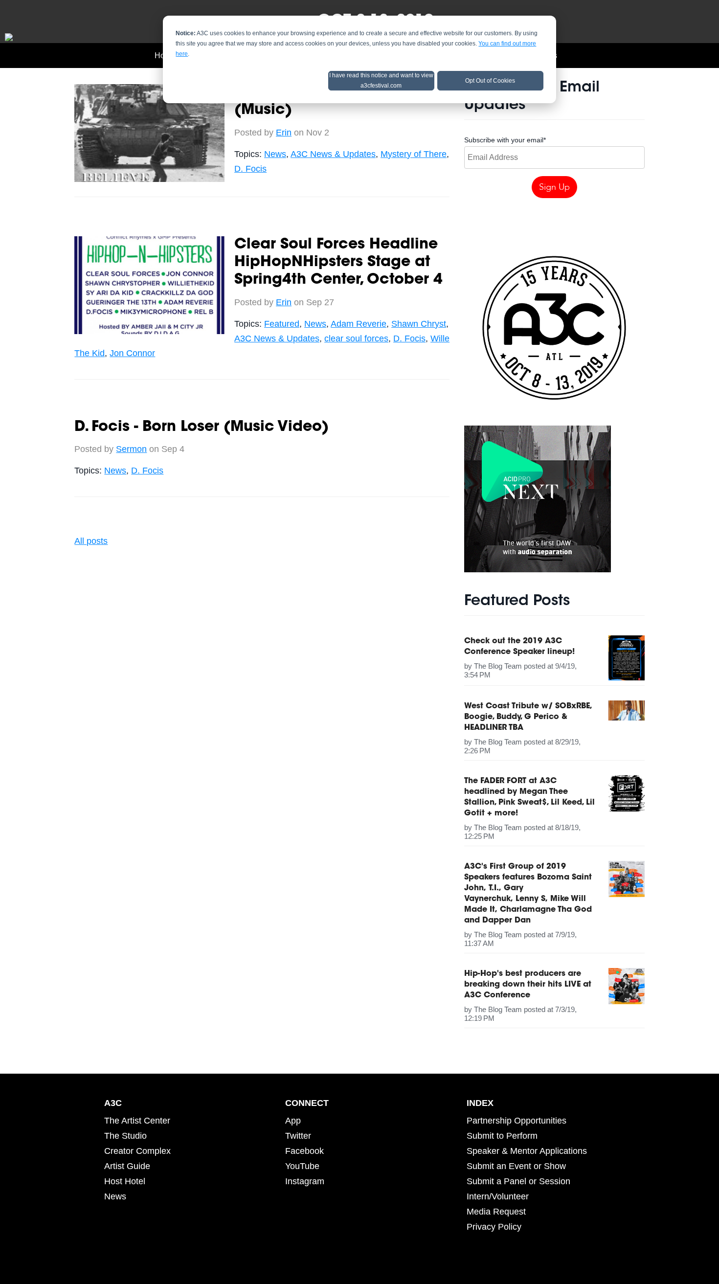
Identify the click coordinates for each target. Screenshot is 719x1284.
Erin (284, 132)
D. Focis (250, 169)
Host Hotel (124, 1181)
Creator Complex (137, 1151)
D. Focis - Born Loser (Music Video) (201, 427)
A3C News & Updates (333, 154)
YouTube (302, 1166)
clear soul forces (356, 338)
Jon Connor (132, 353)
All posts (91, 541)
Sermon (131, 449)
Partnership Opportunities (516, 1121)
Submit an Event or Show (516, 1166)
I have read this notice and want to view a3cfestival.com (381, 80)
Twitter (298, 1136)
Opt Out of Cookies (490, 80)
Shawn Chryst (418, 324)
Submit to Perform (502, 1136)
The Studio (125, 1136)
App (293, 1121)
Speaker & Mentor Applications (527, 1151)
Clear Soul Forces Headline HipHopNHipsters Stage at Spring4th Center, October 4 (338, 263)
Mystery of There (414, 154)
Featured (281, 324)
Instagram (304, 1181)
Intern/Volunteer (498, 1196)
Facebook (304, 1151)
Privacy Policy (494, 1227)
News (275, 154)
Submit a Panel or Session (518, 1181)
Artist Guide (127, 1166)
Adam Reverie (358, 324)
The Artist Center (137, 1121)
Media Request (496, 1211)
